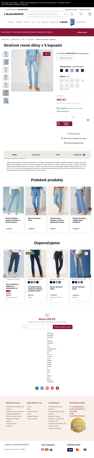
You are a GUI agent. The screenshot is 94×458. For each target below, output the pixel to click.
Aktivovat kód (82, 32)
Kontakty (9, 426)
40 (72, 80)
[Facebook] (37, 388)
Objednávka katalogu (71, 9)
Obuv (38, 22)
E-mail (25, 327)
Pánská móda (27, 22)
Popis (14, 155)
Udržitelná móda (54, 22)
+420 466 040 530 (22, 9)
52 (77, 85)
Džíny (23, 39)
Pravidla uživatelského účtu (57, 423)
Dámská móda (11, 22)
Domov (33, 22)
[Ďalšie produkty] (90, 209)
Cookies (51, 414)
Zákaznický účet (11, 423)
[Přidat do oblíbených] (88, 120)
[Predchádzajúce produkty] (4, 209)
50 (72, 85)
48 (66, 85)
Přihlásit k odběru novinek (62, 327)
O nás (29, 406)
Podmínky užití (53, 421)
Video (58, 155)
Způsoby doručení (84, 9)
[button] (4, 276)
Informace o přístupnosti (56, 419)
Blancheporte (84, 53)
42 (77, 80)
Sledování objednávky (13, 414)
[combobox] (44, 14)
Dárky (29, 414)
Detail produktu (22, 299)
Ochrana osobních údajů (56, 411)
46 (61, 85)
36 (61, 80)
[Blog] (57, 388)
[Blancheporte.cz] (14, 14)
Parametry (36, 155)
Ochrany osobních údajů (49, 356)
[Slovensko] (51, 449)
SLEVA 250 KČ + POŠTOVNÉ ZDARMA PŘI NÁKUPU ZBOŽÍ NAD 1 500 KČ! (27, 32)
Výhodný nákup (45, 22)
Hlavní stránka (5, 39)
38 (66, 80)
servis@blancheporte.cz (77, 416)
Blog (28, 409)
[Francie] (43, 449)
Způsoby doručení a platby (14, 411)
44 (82, 80)
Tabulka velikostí (64, 89)
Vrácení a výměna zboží (13, 416)
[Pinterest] (47, 388)
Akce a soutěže (32, 419)
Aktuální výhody (32, 411)
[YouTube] (52, 388)
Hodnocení (79, 155)
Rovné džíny (30, 39)
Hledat (65, 14)
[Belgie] (47, 449)
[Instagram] (42, 388)
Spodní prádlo (19, 22)
